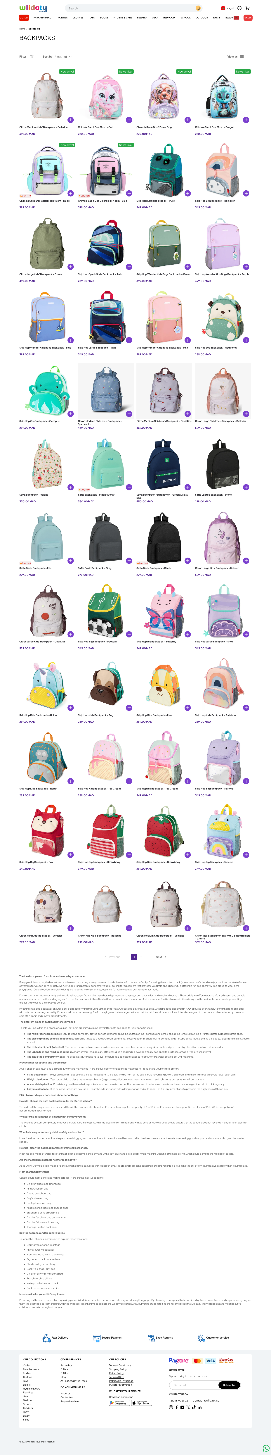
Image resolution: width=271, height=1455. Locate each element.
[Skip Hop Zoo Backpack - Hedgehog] (223, 318)
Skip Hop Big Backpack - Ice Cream (157, 788)
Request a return (69, 1401)
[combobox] (134, 8)
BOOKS (104, 17)
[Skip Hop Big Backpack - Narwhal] (223, 758)
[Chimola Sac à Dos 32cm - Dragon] (223, 97)
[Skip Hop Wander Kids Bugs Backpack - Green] (164, 244)
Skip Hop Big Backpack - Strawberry (99, 862)
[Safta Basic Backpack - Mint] (47, 538)
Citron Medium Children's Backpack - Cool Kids (164, 421)
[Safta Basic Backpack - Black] (164, 538)
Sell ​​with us (66, 1365)
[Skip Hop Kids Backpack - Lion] (164, 685)
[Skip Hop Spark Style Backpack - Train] (106, 244)
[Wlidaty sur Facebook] (177, 1407)
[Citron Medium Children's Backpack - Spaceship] (106, 391)
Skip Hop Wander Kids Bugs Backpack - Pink (162, 347)
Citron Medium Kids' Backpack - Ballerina (43, 127)
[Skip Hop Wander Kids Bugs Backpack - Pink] (164, 318)
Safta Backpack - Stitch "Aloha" (96, 494)
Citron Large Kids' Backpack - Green (40, 274)
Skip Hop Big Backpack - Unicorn (214, 862)
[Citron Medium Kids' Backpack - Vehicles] (164, 905)
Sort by (48, 56)
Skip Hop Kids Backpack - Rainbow (215, 715)
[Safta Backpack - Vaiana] (47, 464)
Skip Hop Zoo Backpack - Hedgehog (216, 347)
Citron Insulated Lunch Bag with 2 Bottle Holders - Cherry (222, 937)
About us (65, 1393)
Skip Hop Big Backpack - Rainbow (215, 200)
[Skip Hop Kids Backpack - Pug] (106, 685)
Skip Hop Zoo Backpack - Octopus (39, 421)
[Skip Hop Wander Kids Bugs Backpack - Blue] (47, 318)
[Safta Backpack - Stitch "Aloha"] (106, 464)
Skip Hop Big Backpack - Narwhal (214, 788)
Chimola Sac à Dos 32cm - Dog (154, 127)
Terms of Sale (116, 1376)
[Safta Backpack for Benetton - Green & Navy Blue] (164, 464)
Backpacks (34, 29)
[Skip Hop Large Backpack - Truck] (164, 171)
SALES (248, 17)
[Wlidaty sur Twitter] (188, 1407)
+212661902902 (178, 1400)
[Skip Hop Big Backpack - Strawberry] (106, 832)
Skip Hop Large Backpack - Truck (155, 200)
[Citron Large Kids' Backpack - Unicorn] (223, 538)
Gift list (64, 1373)
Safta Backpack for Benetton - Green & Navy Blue (162, 496)
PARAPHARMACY (43, 17)
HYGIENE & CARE (123, 17)
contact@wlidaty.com (207, 1400)
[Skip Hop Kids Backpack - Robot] (47, 758)
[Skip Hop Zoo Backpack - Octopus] (47, 391)
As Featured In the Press (73, 1380)
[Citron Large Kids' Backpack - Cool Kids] (47, 611)
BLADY (229, 17)
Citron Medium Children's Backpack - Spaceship (100, 423)
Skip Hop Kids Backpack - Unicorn (39, 715)
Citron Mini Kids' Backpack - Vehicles (40, 935)
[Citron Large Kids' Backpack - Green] (47, 244)
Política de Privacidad (121, 1380)
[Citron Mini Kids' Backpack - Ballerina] (106, 905)
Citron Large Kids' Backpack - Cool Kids (42, 641)
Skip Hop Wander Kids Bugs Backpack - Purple (222, 274)
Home (22, 29)
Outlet (24, 17)
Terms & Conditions (120, 1365)
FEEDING (142, 17)
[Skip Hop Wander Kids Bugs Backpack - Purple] (223, 244)
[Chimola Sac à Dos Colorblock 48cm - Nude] (47, 171)
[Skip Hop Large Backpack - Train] (106, 318)
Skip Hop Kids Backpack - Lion (154, 715)
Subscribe (229, 1385)
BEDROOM (169, 17)
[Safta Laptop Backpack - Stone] (223, 464)
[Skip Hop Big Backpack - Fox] (47, 832)
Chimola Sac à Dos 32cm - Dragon (214, 127)
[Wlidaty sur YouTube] (182, 1407)
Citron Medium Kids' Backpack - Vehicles (160, 935)
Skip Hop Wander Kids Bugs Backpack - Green (163, 274)
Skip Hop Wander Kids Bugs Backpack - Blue (45, 347)
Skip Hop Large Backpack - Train (97, 347)
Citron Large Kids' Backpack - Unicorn (217, 568)
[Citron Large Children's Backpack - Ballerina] (223, 391)
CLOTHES (78, 17)
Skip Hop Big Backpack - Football (97, 641)
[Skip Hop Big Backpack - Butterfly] (164, 611)
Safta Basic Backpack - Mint (35, 568)
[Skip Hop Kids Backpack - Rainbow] (223, 685)
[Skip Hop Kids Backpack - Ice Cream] (106, 758)
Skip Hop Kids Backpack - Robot (38, 788)
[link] (112, 957)
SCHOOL (185, 17)
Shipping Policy (118, 1369)
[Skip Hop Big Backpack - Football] (106, 611)
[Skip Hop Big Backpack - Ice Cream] (164, 758)
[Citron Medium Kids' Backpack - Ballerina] (47, 97)
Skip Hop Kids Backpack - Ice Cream (99, 788)
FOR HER (62, 17)
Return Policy (116, 1373)
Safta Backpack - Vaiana (33, 494)
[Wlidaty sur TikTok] (194, 1407)
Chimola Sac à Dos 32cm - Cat (95, 127)
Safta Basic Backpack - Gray (95, 568)
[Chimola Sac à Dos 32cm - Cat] (106, 97)
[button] (248, 8)
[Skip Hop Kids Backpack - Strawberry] (164, 832)
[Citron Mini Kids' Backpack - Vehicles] (47, 905)
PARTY (216, 17)
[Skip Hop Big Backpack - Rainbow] (223, 171)
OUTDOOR (202, 17)
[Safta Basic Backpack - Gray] (106, 538)
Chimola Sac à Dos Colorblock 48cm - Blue (102, 200)
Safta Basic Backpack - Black (153, 568)
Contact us (66, 1397)
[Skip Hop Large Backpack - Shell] (223, 611)
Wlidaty (31, 1441)
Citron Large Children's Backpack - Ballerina (220, 421)
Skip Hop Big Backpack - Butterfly (156, 641)
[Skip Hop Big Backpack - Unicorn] (223, 832)
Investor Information (120, 1384)
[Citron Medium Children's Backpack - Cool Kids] (164, 391)
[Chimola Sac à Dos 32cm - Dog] (164, 97)
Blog (63, 1376)
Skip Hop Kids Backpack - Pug (95, 715)
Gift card (65, 1369)
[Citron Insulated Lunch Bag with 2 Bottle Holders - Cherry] (223, 905)
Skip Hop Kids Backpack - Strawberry (158, 862)
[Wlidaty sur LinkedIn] (199, 1407)
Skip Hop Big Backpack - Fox (36, 862)
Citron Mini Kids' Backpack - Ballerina (99, 935)
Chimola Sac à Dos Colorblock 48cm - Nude (44, 200)
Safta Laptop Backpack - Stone (213, 494)
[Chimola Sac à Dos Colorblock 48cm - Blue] (106, 171)
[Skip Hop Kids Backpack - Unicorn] (47, 685)
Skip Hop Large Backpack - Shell (214, 641)
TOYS (91, 17)
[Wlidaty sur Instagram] (171, 1407)
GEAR (155, 17)
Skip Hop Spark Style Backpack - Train (100, 274)
